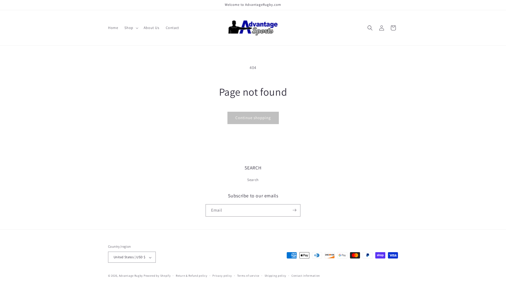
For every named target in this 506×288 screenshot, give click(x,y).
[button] (130, 27)
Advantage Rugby (131, 276)
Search (253, 180)
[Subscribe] (294, 210)
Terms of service (248, 275)
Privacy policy (222, 275)
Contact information (305, 275)
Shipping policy (275, 275)
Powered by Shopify (157, 276)
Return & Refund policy (191, 275)
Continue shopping (253, 117)
